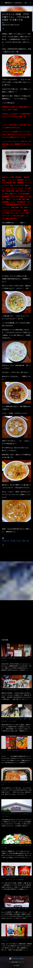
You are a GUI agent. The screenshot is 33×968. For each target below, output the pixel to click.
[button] (3, 28)
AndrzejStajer (21, 962)
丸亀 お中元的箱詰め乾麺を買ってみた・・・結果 (15, 689)
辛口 (28, 540)
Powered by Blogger (17, 958)
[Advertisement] (16, 580)
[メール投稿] (3, 538)
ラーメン (19, 540)
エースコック (6, 540)
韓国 (24, 540)
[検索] (31, 3)
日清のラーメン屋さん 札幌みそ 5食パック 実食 (14, 908)
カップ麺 (13, 540)
